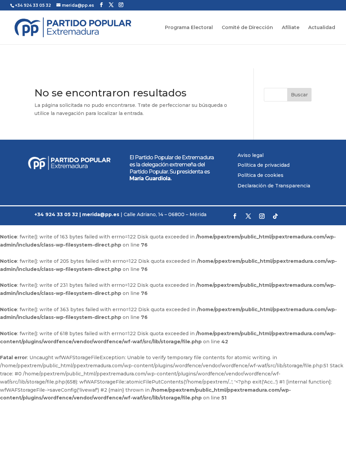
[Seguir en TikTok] (275, 216)
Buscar (299, 95)
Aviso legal (251, 155)
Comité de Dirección (247, 27)
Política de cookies (260, 175)
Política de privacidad (264, 165)
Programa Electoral (189, 27)
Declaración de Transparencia (274, 186)
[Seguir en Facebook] (234, 216)
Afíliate (290, 27)
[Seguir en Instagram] (261, 216)
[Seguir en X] (248, 216)
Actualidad (321, 27)
